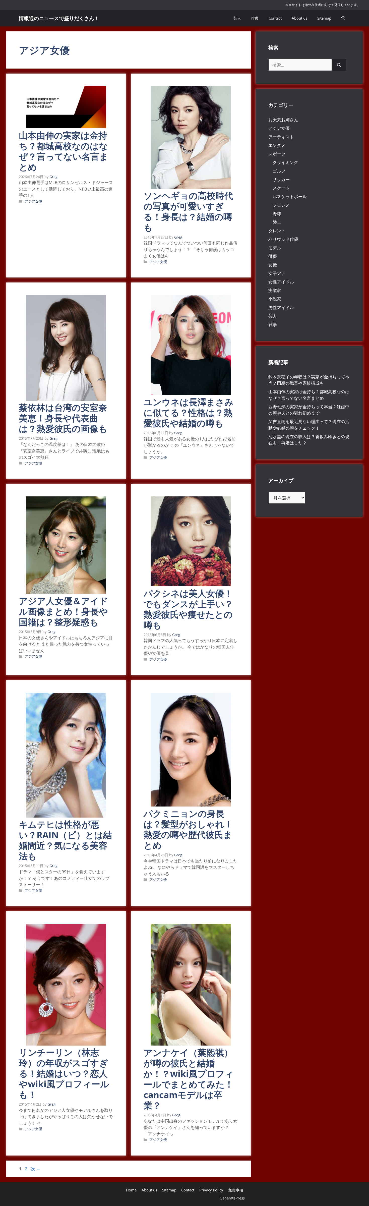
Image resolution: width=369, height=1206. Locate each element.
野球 (277, 213)
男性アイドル (281, 307)
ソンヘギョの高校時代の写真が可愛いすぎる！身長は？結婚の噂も (188, 211)
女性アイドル (281, 282)
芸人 (237, 18)
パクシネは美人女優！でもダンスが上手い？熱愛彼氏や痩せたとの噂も (188, 609)
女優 (272, 265)
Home (131, 1189)
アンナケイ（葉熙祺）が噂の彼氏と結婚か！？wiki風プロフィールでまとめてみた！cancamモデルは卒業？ (189, 1079)
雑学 (272, 324)
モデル (274, 248)
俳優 (255, 18)
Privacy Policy (211, 1189)
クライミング (285, 162)
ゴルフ (279, 171)
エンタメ (276, 145)
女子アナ (276, 273)
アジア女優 (33, 201)
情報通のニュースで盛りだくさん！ (59, 18)
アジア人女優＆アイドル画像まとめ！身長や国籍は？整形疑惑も (63, 611)
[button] (343, 18)
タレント (276, 231)
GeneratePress (232, 1197)
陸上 (277, 222)
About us (299, 18)
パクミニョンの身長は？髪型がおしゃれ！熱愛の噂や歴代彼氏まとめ (188, 829)
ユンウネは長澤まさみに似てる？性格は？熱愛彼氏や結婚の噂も (188, 412)
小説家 (274, 299)
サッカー (281, 179)
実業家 (274, 290)
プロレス (281, 205)
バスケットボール (290, 196)
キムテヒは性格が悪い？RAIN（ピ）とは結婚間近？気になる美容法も (65, 840)
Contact (275, 18)
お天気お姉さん (283, 120)
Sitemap (324, 18)
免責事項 (235, 1189)
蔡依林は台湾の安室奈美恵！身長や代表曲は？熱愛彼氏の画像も (63, 417)
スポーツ (276, 154)
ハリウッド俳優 (283, 239)
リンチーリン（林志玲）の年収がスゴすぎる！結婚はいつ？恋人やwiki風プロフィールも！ (64, 1073)
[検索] (339, 65)
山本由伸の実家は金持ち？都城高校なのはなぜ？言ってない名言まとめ (63, 151)
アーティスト (281, 137)
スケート (281, 188)
